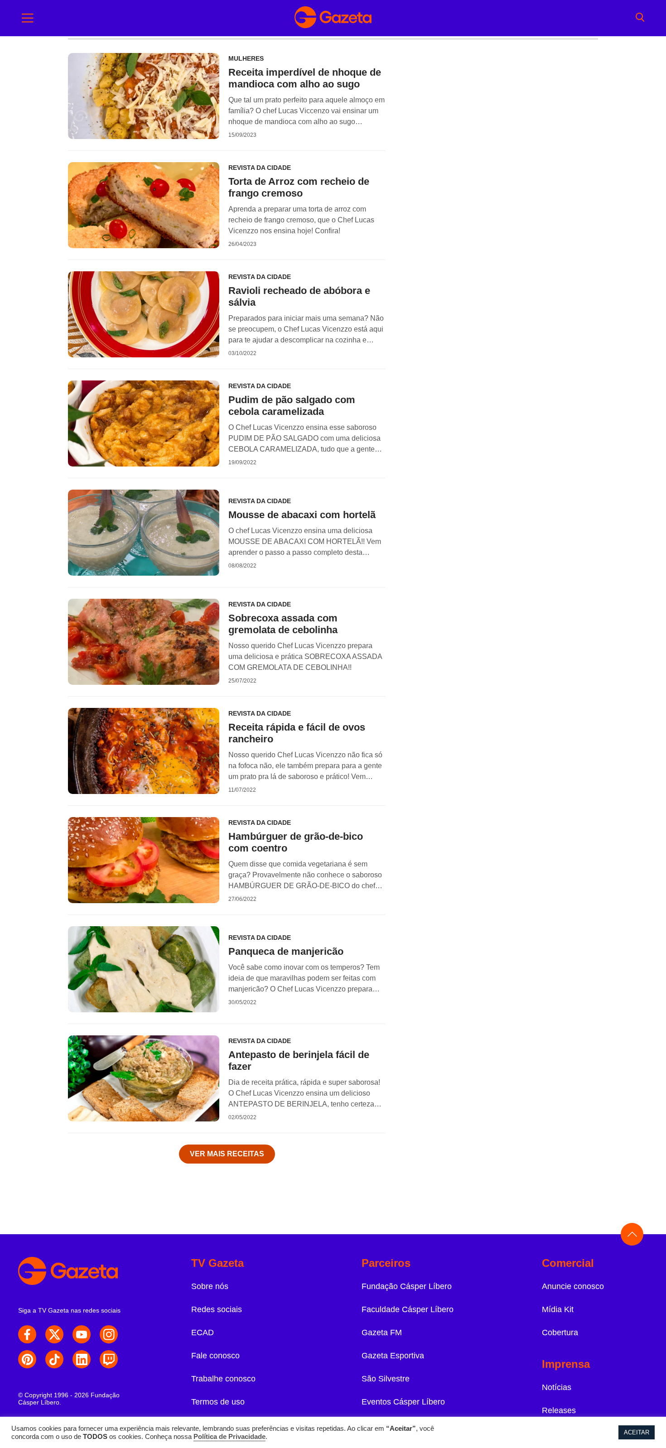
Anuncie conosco (573, 1286)
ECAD (202, 1332)
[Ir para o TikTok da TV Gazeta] (54, 1359)
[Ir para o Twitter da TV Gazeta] (54, 1334)
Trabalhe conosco (223, 1378)
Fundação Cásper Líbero (407, 1286)
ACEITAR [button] (636, 1432)
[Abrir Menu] (28, 18)
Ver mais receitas (227, 1154)
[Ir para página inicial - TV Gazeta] (333, 18)
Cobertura (560, 1332)
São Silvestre (386, 1378)
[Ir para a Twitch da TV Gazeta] (109, 1359)
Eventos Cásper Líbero (403, 1401)
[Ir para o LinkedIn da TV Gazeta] (81, 1359)
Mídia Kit (558, 1309)
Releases (559, 1410)
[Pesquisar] (640, 18)
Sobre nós (209, 1286)
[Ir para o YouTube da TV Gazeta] (81, 1334)
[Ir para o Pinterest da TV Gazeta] (27, 1359)
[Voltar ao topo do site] (632, 1234)
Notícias (556, 1387)
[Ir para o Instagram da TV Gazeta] (109, 1334)
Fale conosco (215, 1355)
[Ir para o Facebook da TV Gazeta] (27, 1334)
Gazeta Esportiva (393, 1355)
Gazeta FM (382, 1332)
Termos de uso (218, 1401)
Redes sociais (216, 1309)
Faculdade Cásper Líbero (408, 1309)
